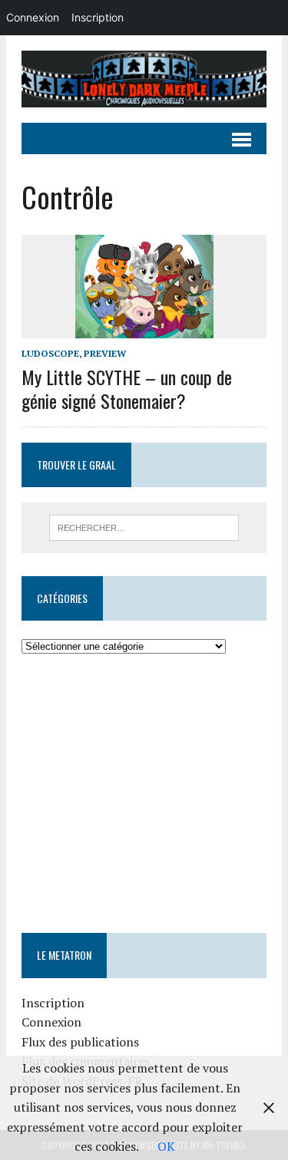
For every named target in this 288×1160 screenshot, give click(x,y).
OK (166, 1146)
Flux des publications (80, 1041)
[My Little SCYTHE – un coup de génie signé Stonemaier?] (144, 328)
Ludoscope (50, 353)
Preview (105, 353)
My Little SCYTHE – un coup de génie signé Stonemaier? (127, 388)
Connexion (51, 1021)
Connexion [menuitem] (32, 17)
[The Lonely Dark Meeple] (144, 79)
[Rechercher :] (144, 526)
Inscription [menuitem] (97, 17)
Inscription (53, 1002)
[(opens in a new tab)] (119, 703)
